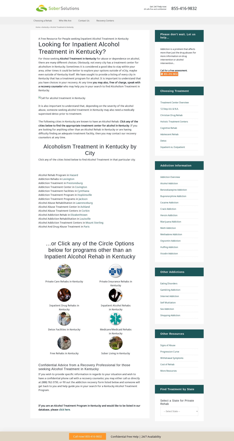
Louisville (85, 218)
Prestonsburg (74, 183)
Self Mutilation (168, 302)
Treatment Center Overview (174, 102)
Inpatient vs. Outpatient (172, 147)
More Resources (168, 370)
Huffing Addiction (169, 247)
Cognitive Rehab (168, 127)
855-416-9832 (170, 74)
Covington (81, 187)
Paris (87, 226)
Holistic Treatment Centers (174, 121)
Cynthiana (83, 191)
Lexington (68, 179)
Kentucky (45, 27)
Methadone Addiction (171, 234)
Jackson (83, 199)
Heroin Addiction (168, 215)
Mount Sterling (94, 222)
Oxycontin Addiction (170, 240)
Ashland (85, 206)
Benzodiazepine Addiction (173, 189)
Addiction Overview (170, 177)
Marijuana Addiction (170, 221)
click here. (65, 409)
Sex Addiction (167, 308)
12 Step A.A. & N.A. (169, 108)
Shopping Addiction (170, 315)
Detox (163, 140)
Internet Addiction (169, 296)
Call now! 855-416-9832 (87, 436)
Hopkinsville (84, 194)
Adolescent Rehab (169, 134)
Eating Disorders (168, 283)
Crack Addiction (168, 208)
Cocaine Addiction (169, 202)
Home (38, 27)
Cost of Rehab (167, 364)
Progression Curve (169, 351)
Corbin (86, 210)
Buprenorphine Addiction (173, 196)
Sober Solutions (57, 7)
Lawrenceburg (84, 202)
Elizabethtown (79, 214)
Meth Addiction (168, 228)
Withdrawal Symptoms (171, 358)
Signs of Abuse (167, 345)
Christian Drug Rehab (171, 115)
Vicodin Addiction (169, 253)
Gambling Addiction (170, 289)
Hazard (74, 175)
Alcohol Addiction (169, 183)
